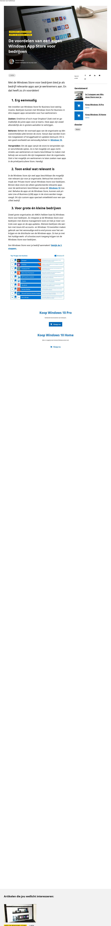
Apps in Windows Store (20, 35)
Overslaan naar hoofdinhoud (7, 1)
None (78, 129)
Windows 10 (56, 140)
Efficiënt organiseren (20, 32)
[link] (55, 324)
